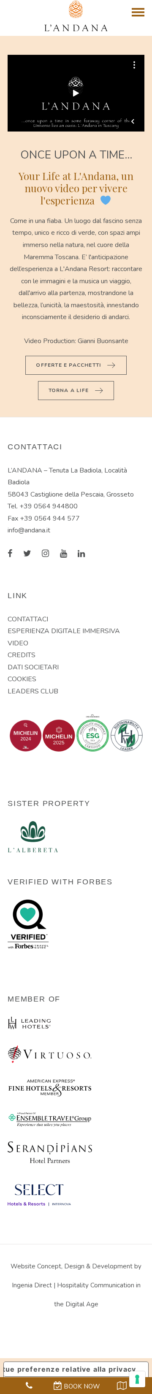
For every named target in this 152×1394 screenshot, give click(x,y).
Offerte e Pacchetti (69, 364)
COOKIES (22, 679)
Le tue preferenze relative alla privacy (70, 1369)
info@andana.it (29, 530)
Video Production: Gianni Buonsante (76, 341)
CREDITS (21, 655)
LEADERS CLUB (33, 691)
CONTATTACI (28, 619)
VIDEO (18, 643)
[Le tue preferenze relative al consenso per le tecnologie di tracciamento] (137, 1379)
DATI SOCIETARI (33, 667)
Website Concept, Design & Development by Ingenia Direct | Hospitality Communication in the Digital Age (76, 1285)
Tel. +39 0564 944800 (43, 506)
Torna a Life (70, 390)
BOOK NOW (81, 1386)
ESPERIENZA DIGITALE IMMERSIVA (64, 631)
